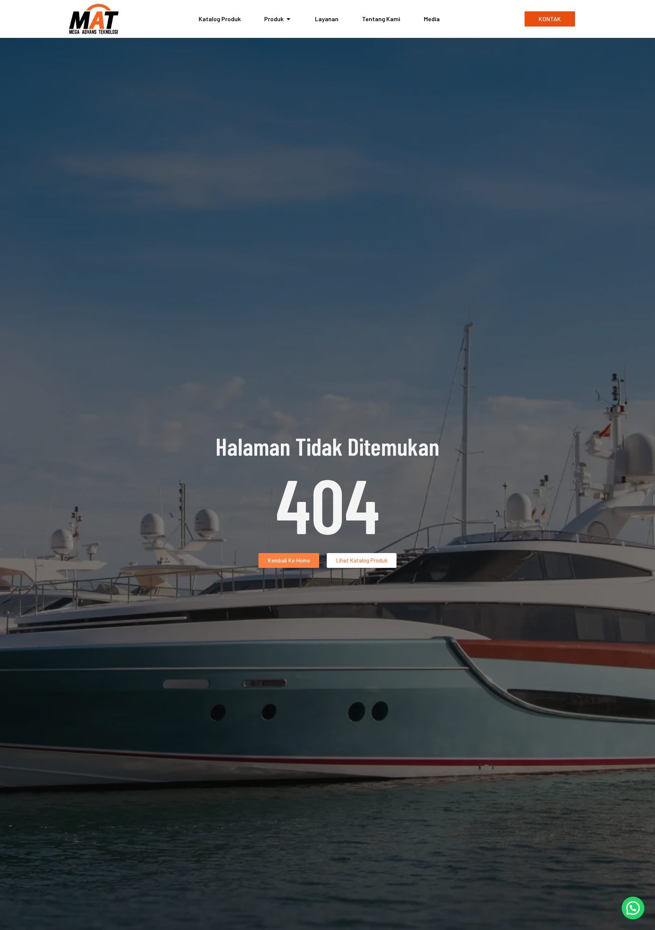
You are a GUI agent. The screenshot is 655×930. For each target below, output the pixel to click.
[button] (633, 908)
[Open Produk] (288, 18)
